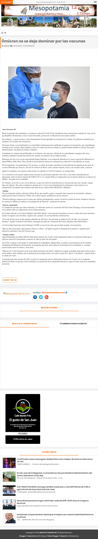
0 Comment (17, 46)
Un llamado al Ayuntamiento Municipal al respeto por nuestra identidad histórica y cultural (55, 515)
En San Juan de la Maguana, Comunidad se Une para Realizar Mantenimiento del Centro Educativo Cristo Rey (54, 474)
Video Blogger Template (57, 536)
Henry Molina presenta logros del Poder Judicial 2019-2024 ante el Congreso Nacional (53, 502)
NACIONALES (29, 46)
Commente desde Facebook (74, 323)
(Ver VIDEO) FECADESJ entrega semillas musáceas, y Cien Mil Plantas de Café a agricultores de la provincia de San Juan (53, 488)
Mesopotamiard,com (53, 292)
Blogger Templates (27, 536)
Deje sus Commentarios (25, 323)
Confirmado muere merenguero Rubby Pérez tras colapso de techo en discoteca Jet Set (55, 460)
